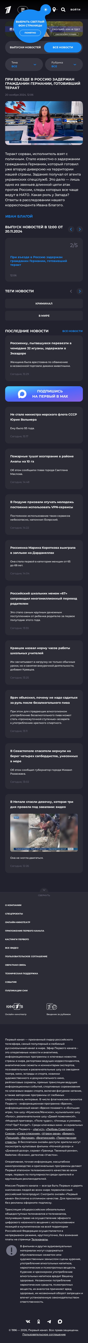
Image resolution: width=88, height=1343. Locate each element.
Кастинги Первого (17, 939)
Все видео (11, 948)
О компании (13, 905)
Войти (75, 9)
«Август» (38, 1129)
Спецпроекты (14, 913)
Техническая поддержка (21, 973)
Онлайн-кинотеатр (17, 922)
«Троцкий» (12, 1137)
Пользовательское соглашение (26, 956)
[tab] (63, 47)
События (10, 982)
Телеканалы (39, 1239)
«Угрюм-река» (51, 1133)
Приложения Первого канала (24, 930)
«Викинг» (68, 1133)
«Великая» (28, 1137)
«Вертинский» (45, 1137)
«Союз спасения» (28, 1133)
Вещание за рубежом (59, 1014)
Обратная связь (15, 965)
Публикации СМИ (16, 990)
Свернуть (44, 895)
